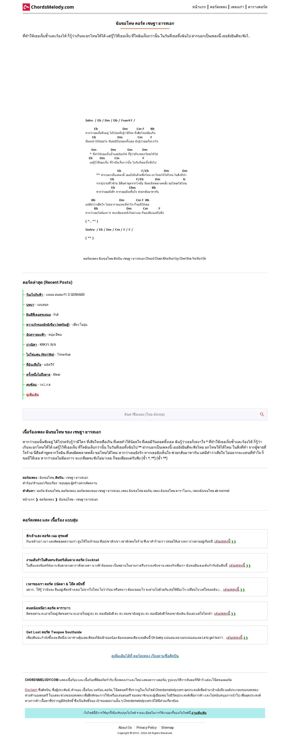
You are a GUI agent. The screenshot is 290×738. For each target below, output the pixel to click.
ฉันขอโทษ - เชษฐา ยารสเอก (78, 499)
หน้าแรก (199, 7)
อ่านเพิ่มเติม (199, 713)
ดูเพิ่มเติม (32, 394)
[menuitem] (201, 7)
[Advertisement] (104, 75)
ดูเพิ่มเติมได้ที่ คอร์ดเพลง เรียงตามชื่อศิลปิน (145, 656)
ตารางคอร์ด (257, 7)
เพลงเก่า (237, 7)
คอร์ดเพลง (218, 7)
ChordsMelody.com (52, 7)
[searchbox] (145, 414)
